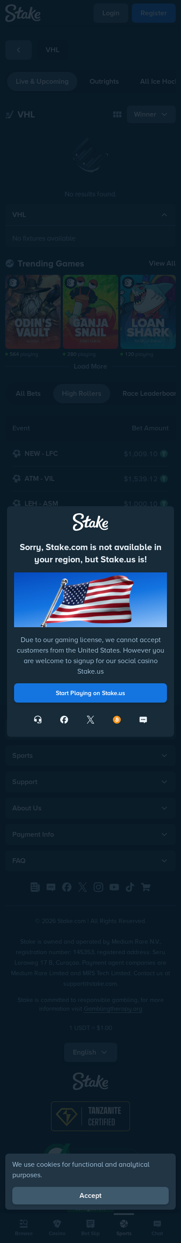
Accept (90, 1195)
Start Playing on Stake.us (90, 693)
